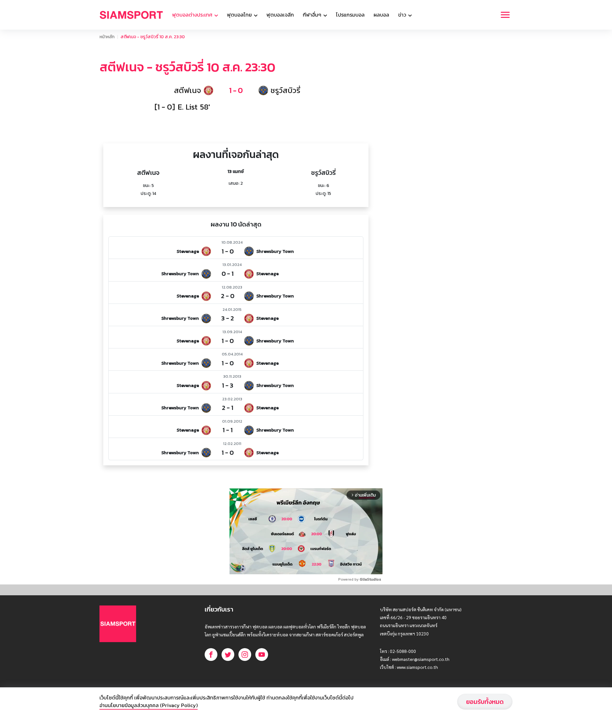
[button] (236, 90)
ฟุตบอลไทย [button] (240, 14)
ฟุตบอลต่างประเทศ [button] (193, 14)
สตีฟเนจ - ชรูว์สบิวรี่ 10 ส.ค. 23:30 (152, 36)
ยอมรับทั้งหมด (485, 701)
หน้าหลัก (106, 36)
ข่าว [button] (402, 14)
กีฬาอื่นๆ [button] (313, 14)
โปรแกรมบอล (350, 14)
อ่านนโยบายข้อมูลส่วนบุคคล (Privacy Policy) (148, 705)
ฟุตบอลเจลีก (280, 14)
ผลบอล (381, 14)
